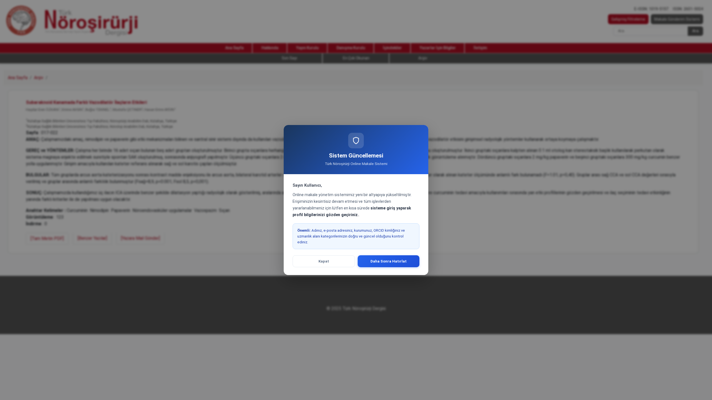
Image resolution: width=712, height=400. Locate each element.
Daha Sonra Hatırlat (388, 261)
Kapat (323, 261)
